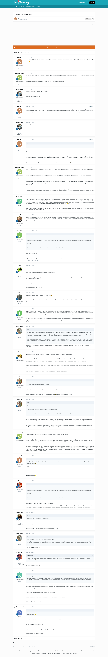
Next (19, 52)
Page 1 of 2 (26, 52)
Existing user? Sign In (83, 2)
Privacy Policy (69, 653)
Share (82, 18)
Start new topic (91, 24)
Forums (15, 6)
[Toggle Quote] (27, 143)
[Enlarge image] (29, 61)
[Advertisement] (54, 35)
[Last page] (21, 52)
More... (38, 6)
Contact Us (75, 653)
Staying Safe (43, 653)
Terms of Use (50, 653)
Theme (62, 653)
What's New (21, 6)
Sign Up (92, 2)
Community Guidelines (30, 6)
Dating (25, 19)
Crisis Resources (57, 653)
